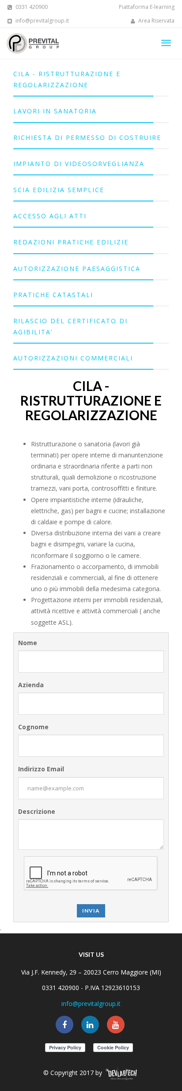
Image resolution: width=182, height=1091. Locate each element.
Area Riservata (155, 20)
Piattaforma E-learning (146, 7)
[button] (91, 79)
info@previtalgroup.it (41, 20)
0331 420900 (31, 7)
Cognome (33, 727)
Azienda (31, 685)
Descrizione (36, 811)
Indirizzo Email (41, 769)
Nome (27, 642)
